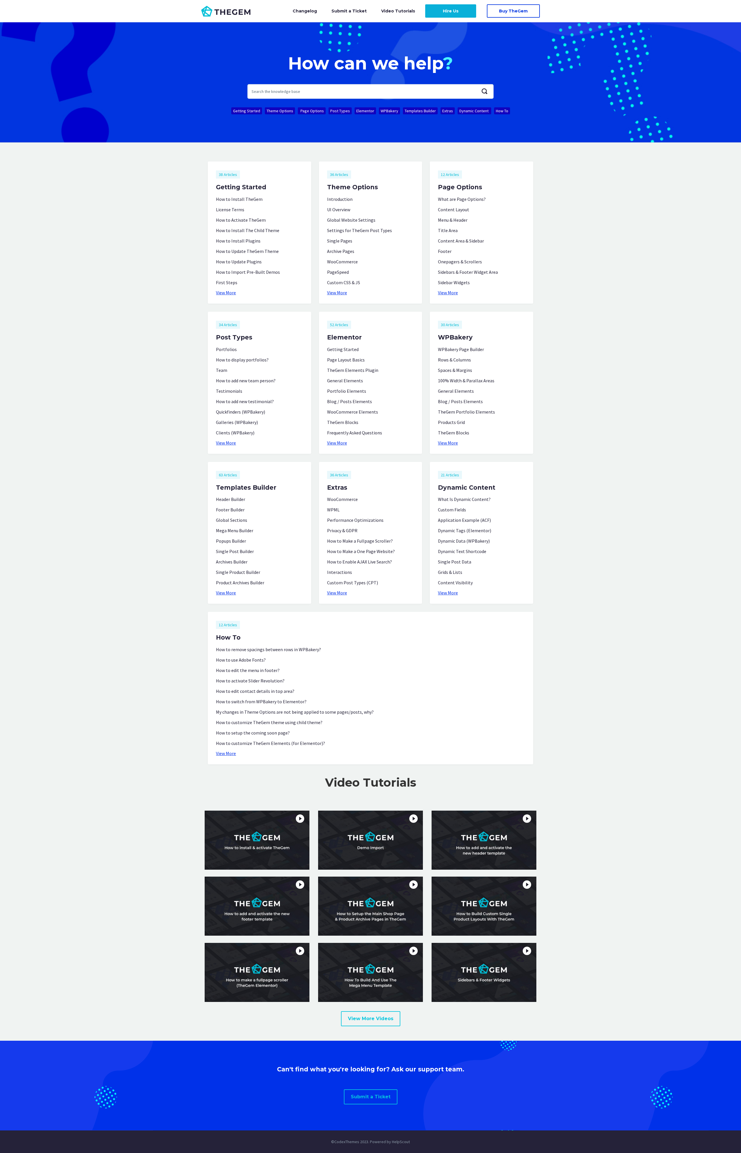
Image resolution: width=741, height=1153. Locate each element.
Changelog (305, 11)
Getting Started (246, 110)
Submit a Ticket (349, 11)
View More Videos (370, 1018)
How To (502, 110)
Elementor (365, 110)
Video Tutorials (398, 11)
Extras (447, 110)
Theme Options (280, 110)
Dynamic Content (474, 110)
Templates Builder (420, 110)
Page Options (312, 110)
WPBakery (389, 110)
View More (226, 292)
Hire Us (450, 11)
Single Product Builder (238, 572)
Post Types (340, 110)
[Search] (484, 91)
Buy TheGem (513, 11)
